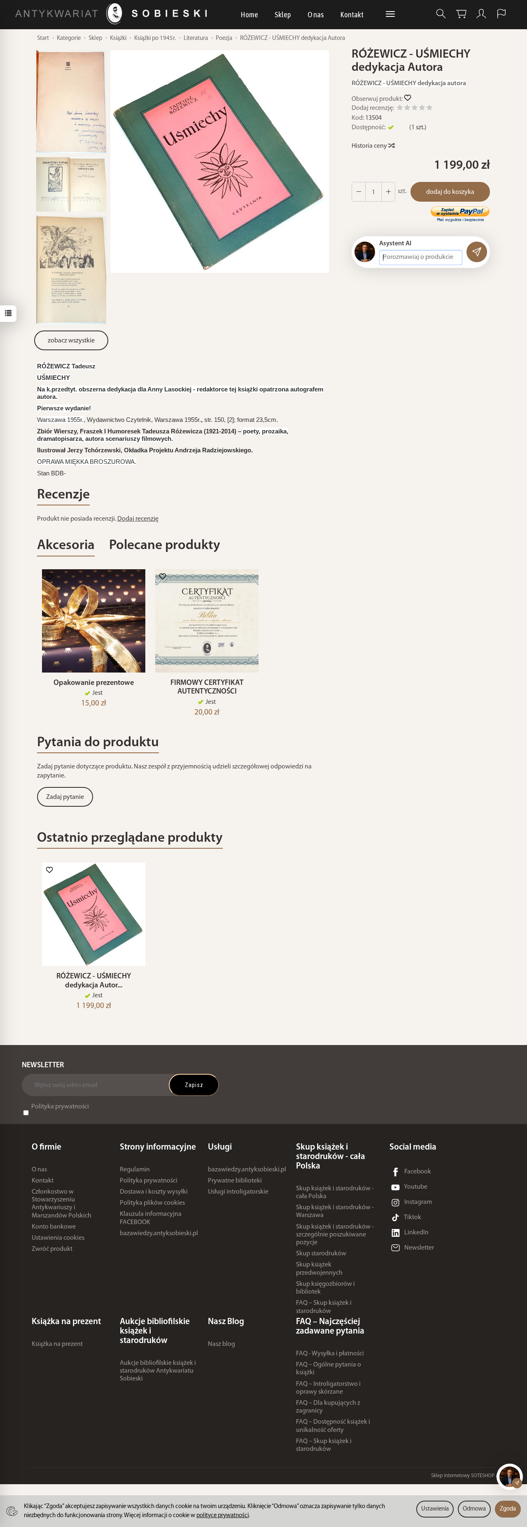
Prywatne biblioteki (235, 1181)
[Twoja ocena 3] (414, 109)
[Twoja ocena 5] (429, 109)
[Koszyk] (461, 13)
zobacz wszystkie (71, 341)
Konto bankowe (54, 1227)
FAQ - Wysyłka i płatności (330, 1353)
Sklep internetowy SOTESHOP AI (465, 1475)
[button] (219, 161)
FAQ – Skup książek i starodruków (324, 1307)
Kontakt (352, 14)
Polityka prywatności (60, 1106)
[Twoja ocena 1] (399, 109)
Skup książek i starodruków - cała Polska (335, 1192)
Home (249, 14)
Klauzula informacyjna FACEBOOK (151, 1218)
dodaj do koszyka (450, 192)
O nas (316, 14)
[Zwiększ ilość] (359, 192)
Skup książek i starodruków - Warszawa (335, 1211)
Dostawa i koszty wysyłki (154, 1192)
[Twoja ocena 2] (407, 109)
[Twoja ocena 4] (422, 109)
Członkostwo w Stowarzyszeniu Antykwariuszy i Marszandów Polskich (61, 1204)
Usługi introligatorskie (238, 1192)
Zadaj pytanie (65, 797)
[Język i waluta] (501, 13)
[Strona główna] (113, 13)
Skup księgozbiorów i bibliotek (325, 1288)
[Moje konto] (481, 13)
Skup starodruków (321, 1253)
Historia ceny (370, 146)
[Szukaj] (441, 13)
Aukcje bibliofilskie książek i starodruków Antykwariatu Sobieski (158, 1371)
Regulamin (135, 1169)
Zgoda (508, 1509)
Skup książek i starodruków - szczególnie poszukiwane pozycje (335, 1235)
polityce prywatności (222, 1516)
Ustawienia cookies (58, 1238)
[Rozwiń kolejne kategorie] (390, 14)
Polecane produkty (164, 545)
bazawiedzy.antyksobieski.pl (159, 1233)
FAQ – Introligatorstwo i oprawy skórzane (328, 1388)
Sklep (283, 14)
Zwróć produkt (52, 1249)
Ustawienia (435, 1509)
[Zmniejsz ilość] (388, 192)
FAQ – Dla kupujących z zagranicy (328, 1407)
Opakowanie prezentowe (94, 683)
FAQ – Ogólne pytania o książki (328, 1369)
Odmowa (474, 1509)
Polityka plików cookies (152, 1203)
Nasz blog (221, 1344)
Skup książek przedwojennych (319, 1269)
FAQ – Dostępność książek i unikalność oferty (333, 1426)
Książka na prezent (57, 1344)
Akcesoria (66, 545)
